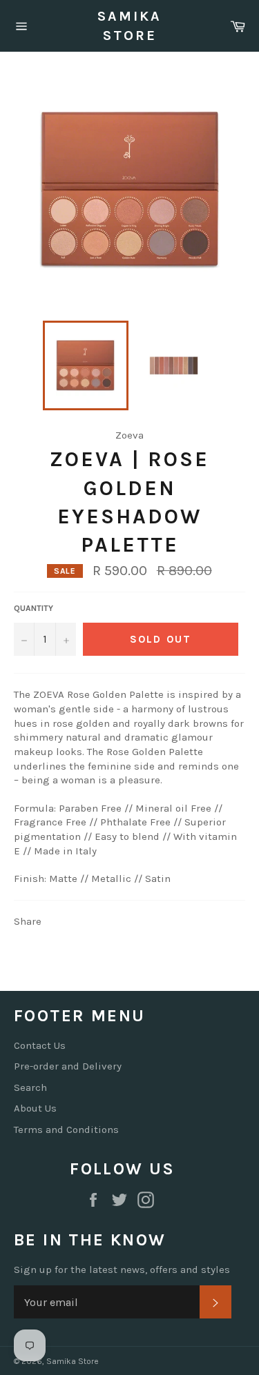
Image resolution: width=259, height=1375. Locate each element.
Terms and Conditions (66, 1129)
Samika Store (129, 25)
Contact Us (40, 1045)
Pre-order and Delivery (68, 1066)
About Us (35, 1108)
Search (30, 1087)
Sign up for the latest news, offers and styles (122, 1269)
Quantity (33, 608)
